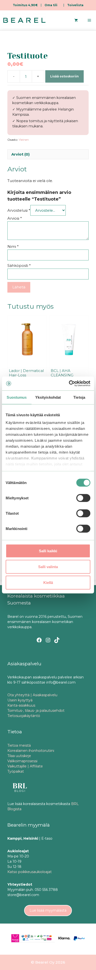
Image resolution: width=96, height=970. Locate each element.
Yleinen (24, 139)
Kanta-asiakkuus (21, 705)
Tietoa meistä (19, 745)
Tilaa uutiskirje (19, 756)
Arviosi (14, 218)
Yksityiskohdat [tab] (48, 397)
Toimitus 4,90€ (25, 5)
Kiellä (48, 582)
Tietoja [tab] (79, 397)
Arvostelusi (18, 210)
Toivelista (75, 5)
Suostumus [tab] (17, 397)
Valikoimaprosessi (22, 761)
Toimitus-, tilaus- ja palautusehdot (35, 710)
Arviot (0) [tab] (20, 154)
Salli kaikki (48, 551)
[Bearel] (24, 20)
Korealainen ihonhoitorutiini (30, 750)
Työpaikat (15, 771)
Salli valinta (48, 566)
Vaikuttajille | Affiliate (25, 766)
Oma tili (51, 5)
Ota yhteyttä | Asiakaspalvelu (32, 695)
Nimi (13, 246)
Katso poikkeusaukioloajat (29, 872)
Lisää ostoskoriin (64, 76)
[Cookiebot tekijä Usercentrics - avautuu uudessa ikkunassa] (69, 383)
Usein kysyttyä (19, 700)
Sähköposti (19, 265)
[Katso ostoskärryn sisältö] (76, 20)
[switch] (83, 498)
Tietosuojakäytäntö (23, 716)
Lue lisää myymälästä (48, 910)
